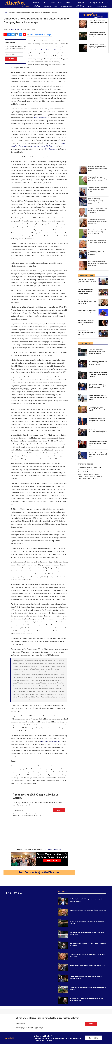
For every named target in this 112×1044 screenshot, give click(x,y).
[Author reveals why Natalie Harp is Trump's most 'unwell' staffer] (82, 398)
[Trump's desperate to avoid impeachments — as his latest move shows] (83, 24)
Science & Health (36, 4)
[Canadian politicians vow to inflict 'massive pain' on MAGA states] (103, 281)
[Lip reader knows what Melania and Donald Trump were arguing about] (82, 352)
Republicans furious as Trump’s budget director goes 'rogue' (98, 408)
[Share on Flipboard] (5, 34)
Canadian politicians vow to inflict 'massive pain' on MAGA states (87, 281)
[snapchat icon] (21, 893)
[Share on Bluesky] (20, 34)
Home (5, 12)
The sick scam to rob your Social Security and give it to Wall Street (86, 332)
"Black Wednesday (40, 117)
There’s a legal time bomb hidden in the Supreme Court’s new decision (87, 301)
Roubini (44, 741)
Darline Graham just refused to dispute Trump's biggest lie (98, 430)
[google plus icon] (11, 893)
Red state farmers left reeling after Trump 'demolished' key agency (98, 454)
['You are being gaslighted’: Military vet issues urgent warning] (103, 323)
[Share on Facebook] (9, 34)
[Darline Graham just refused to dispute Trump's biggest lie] (82, 432)
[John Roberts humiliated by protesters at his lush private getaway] (83, 36)
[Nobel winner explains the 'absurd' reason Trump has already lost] (82, 421)
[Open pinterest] (16, 893)
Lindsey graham (89, 474)
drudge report (87, 472)
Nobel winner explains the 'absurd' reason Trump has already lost (97, 420)
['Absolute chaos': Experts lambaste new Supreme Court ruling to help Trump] (83, 48)
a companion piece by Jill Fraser (41, 146)
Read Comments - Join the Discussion (39, 872)
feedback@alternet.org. (52, 849)
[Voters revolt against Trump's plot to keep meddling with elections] (82, 444)
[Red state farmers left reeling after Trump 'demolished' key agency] (82, 455)
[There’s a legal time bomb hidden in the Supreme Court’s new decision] (103, 302)
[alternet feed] (102, 4)
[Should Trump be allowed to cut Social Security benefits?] (23, 859)
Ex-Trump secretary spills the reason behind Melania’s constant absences (98, 362)
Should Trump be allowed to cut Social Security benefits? (52, 855)
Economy (67, 2)
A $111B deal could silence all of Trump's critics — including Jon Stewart (98, 374)
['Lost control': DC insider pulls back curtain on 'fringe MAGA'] (103, 312)
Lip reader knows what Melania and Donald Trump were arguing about (97, 351)
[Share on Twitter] (13, 34)
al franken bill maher (89, 476)
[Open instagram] (14, 893)
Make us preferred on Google (40, 35)
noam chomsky (92, 467)
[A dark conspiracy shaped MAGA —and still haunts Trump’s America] (103, 292)
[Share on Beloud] (24, 34)
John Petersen (55, 741)
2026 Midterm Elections (80, 4)
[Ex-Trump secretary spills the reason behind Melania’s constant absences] (82, 363)
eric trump (95, 478)
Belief (45, 2)
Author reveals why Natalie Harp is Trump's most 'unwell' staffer (98, 397)
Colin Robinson (49, 149)
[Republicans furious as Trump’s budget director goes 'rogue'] (82, 409)
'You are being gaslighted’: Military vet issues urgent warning (86, 322)
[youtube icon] (18, 893)
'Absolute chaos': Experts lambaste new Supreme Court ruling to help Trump (97, 46)
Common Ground (40, 50)
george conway (82, 467)
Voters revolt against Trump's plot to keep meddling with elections (98, 443)
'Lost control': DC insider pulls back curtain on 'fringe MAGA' (87, 311)
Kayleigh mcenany (86, 469)
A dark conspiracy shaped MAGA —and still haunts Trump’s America (85, 291)
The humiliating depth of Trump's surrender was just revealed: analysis (97, 385)
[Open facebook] (100, 2)
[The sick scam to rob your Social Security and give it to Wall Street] (103, 333)
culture (52, 2)
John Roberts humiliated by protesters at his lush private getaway (97, 34)
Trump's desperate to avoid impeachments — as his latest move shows (98, 22)
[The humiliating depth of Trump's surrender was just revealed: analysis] (82, 386)
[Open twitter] (101, 2)
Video (60, 2)
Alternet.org (15, 29)
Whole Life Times (60, 50)
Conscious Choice (48, 47)
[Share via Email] (16, 34)
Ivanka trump (86, 478)
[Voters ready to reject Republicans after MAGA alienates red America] (63, 989)
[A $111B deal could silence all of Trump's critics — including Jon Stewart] (82, 375)
